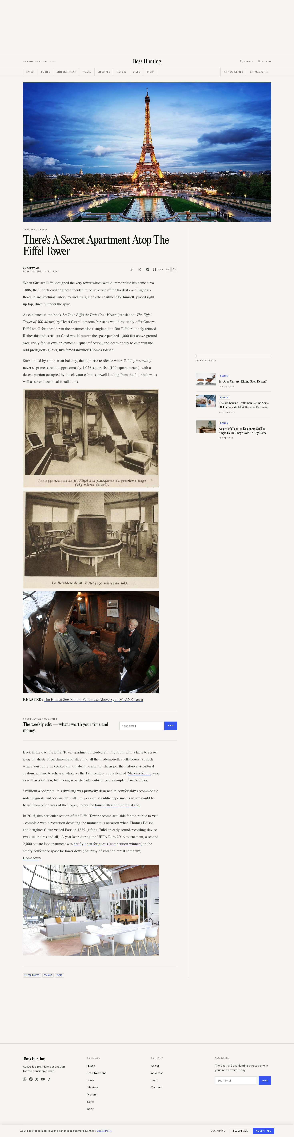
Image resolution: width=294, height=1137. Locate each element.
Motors (121, 72)
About (155, 1066)
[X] (36, 1079)
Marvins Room (139, 772)
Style (136, 72)
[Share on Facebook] (148, 269)
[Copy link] (132, 269)
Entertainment (66, 72)
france (48, 975)
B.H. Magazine (259, 72)
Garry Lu (33, 267)
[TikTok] (49, 1079)
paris (59, 975)
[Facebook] (31, 1079)
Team (154, 1080)
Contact (156, 1087)
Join (171, 725)
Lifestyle (104, 72)
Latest (30, 72)
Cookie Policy (104, 1130)
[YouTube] (43, 1079)
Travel (87, 72)
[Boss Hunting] (147, 61)
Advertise (157, 1073)
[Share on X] (140, 269)
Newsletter (235, 72)
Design (43, 229)
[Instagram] (25, 1079)
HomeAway (32, 857)
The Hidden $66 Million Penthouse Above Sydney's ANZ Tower (93, 699)
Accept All (263, 1130)
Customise (218, 1130)
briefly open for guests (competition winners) (108, 843)
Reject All (240, 1130)
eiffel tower (31, 975)
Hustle (45, 72)
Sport (150, 72)
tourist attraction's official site (117, 804)
